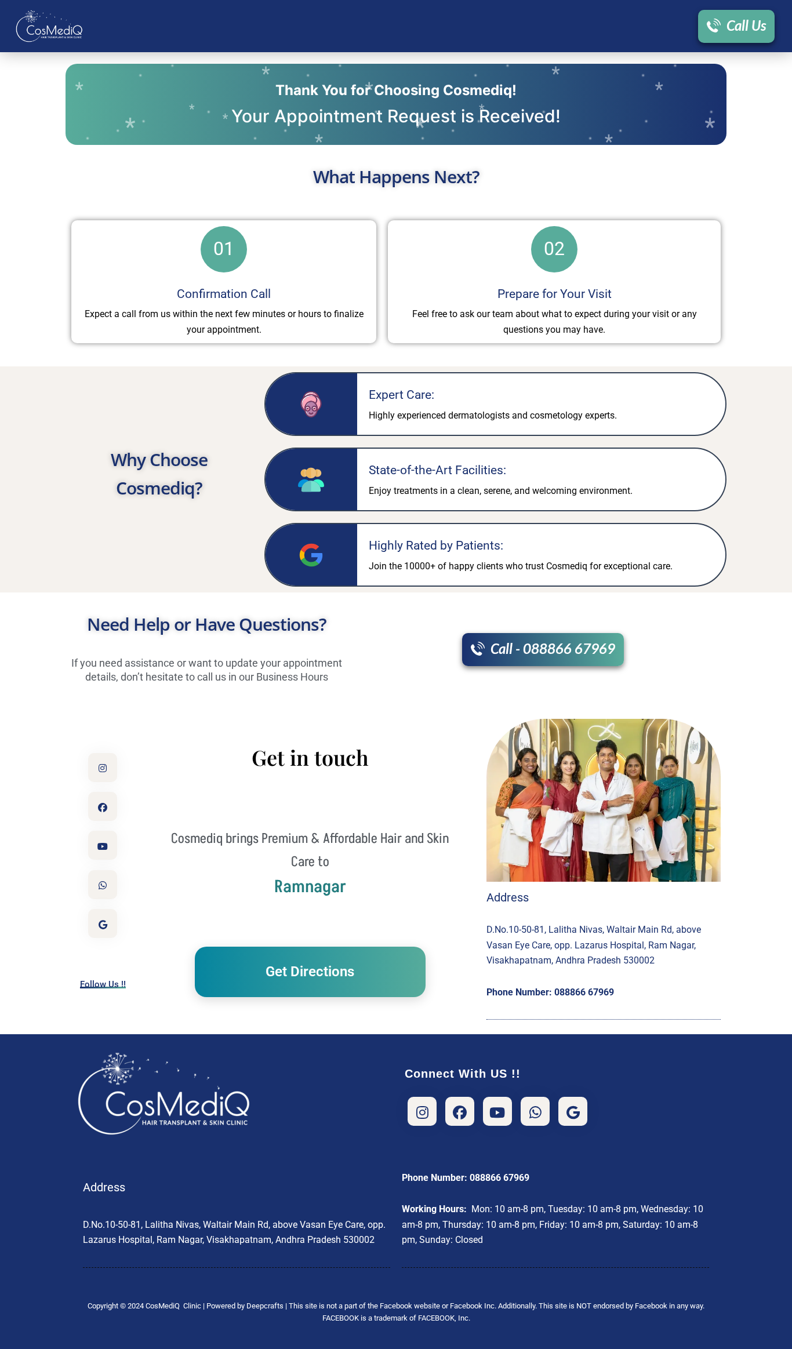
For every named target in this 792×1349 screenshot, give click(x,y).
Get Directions (310, 971)
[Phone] (102, 884)
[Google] (102, 923)
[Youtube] (102, 845)
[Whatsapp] (535, 1111)
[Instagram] (102, 767)
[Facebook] (102, 806)
